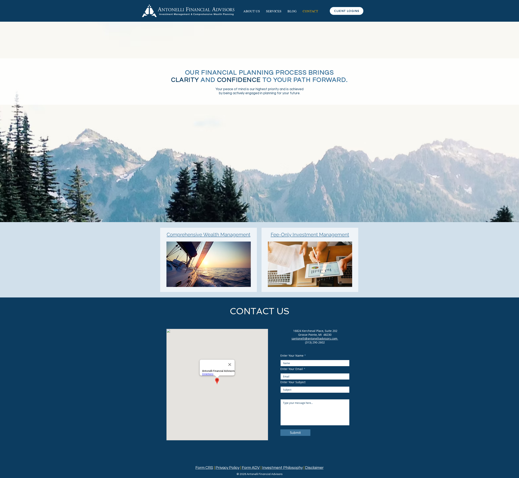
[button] (251, 11)
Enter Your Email (291, 369)
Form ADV (251, 468)
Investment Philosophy (282, 468)
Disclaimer (314, 468)
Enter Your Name (291, 355)
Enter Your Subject (293, 382)
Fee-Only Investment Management (310, 234)
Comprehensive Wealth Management (208, 234)
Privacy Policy (227, 468)
